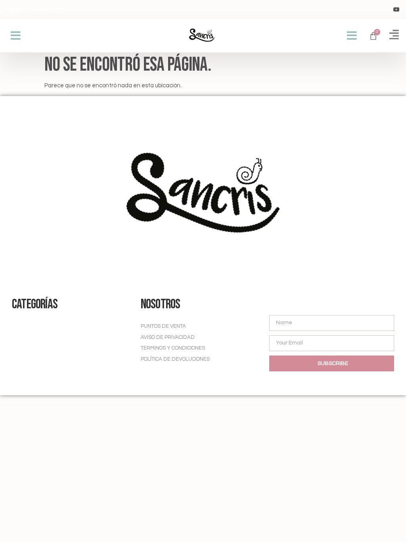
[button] (15, 35)
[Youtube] (396, 9)
